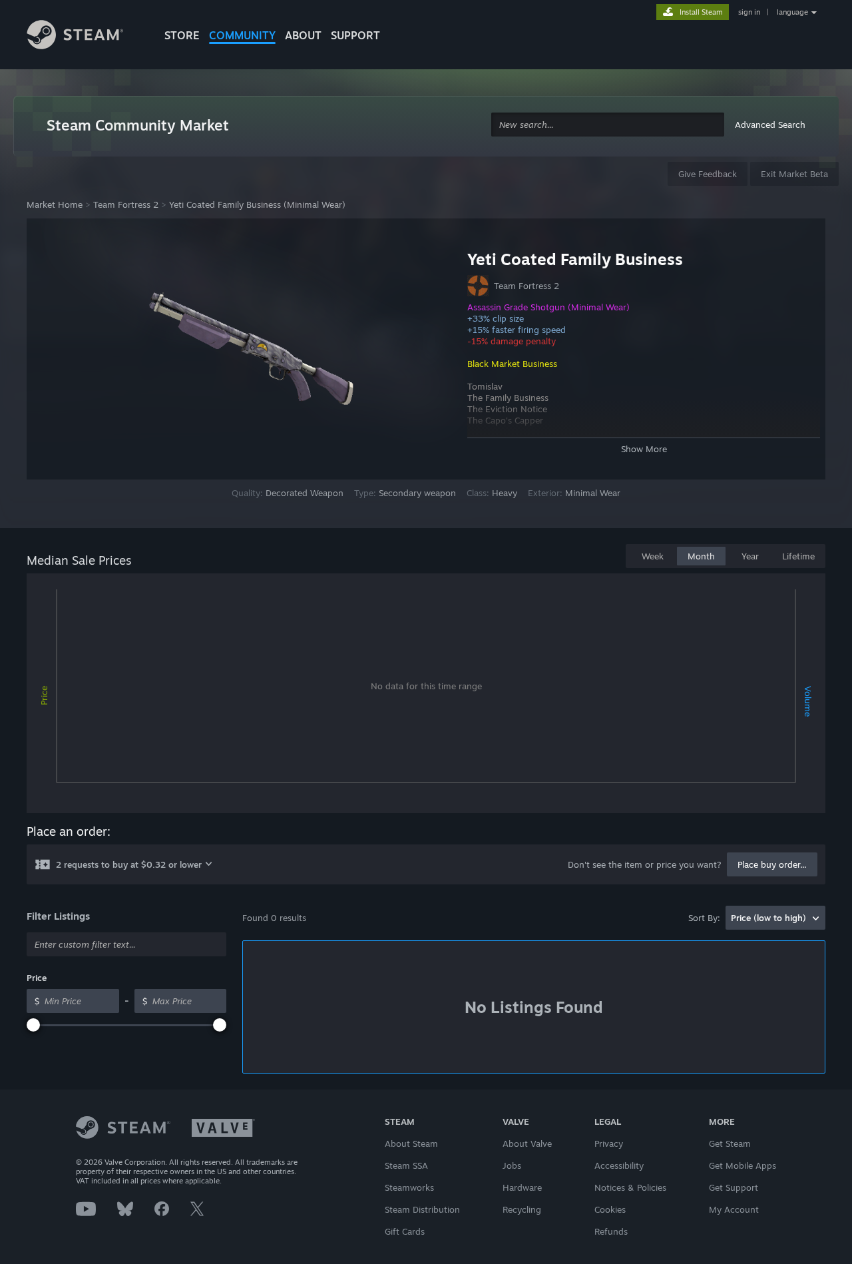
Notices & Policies (630, 1187)
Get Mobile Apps (742, 1165)
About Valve (527, 1143)
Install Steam (701, 12)
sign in (749, 12)
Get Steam (730, 1143)
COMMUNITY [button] (242, 35)
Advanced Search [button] (770, 124)
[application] (426, 695)
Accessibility (619, 1165)
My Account (734, 1209)
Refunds (611, 1231)
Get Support (733, 1187)
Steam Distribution (422, 1209)
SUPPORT (355, 35)
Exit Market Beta (794, 173)
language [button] (792, 12)
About (303, 35)
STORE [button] (182, 35)
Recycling (522, 1209)
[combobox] (607, 125)
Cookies (610, 1209)
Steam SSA (406, 1165)
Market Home (55, 204)
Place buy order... (772, 864)
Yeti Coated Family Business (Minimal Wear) (257, 204)
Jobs (512, 1165)
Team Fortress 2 (125, 204)
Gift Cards (405, 1231)
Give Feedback (707, 173)
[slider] (33, 1025)
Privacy (608, 1143)
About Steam (411, 1143)
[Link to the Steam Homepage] (85, 36)
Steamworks (409, 1187)
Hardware (522, 1187)
